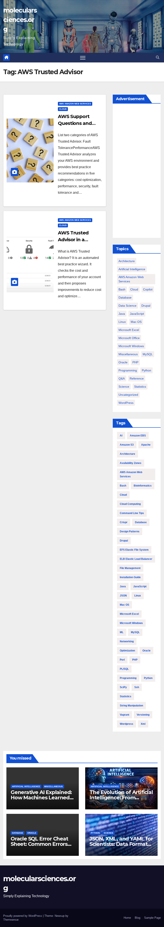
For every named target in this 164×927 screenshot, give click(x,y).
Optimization (127, 650)
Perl (122, 659)
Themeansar (10, 919)
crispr (123, 522)
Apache (146, 444)
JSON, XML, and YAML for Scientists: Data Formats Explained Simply (121, 844)
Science (124, 386)
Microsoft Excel (129, 330)
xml (143, 723)
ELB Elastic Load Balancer (136, 558)
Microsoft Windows (131, 346)
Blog (137, 917)
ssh (136, 687)
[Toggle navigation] (83, 57)
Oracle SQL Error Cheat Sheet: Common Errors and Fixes (39, 844)
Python (146, 370)
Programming (128, 370)
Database (125, 297)
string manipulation (131, 705)
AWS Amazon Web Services (75, 104)
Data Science (127, 305)
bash (122, 289)
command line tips (132, 513)
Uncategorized (128, 394)
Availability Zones (130, 463)
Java (122, 313)
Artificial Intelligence (132, 269)
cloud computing (130, 503)
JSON (123, 595)
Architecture (127, 261)
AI (121, 435)
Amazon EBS (138, 435)
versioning (143, 714)
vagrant (124, 714)
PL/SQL (124, 668)
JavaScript (137, 313)
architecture (127, 453)
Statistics (140, 386)
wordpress (126, 723)
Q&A (122, 378)
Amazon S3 (127, 444)
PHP (135, 362)
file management (130, 568)
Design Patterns (129, 531)
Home (127, 917)
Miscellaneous (128, 354)
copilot (147, 289)
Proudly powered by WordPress (23, 915)
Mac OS (136, 321)
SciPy (123, 687)
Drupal (145, 305)
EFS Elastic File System (134, 549)
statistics (125, 696)
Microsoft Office (129, 338)
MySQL (148, 354)
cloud (63, 109)
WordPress (126, 402)
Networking (127, 641)
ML (121, 632)
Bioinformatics (143, 485)
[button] (157, 57)
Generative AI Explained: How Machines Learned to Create (41, 797)
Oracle (123, 362)
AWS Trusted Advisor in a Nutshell (73, 239)
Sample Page (152, 917)
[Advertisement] (136, 172)
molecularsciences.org (20, 19)
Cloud (123, 494)
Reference (137, 378)
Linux (122, 321)
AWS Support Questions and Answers (75, 123)
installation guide (130, 577)
